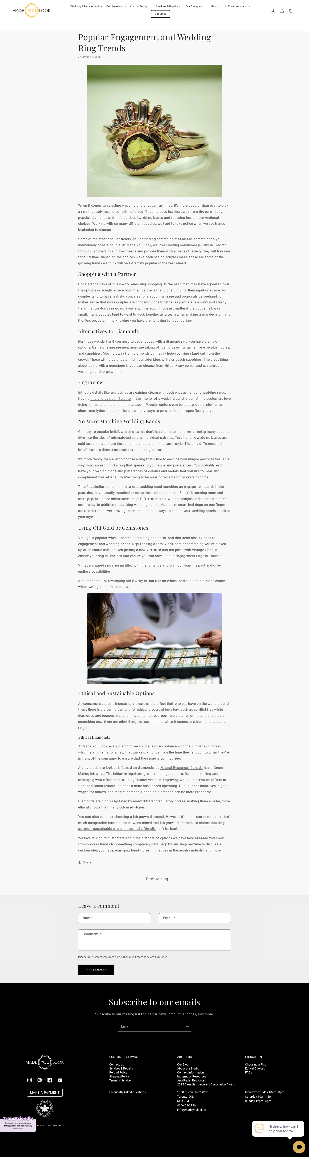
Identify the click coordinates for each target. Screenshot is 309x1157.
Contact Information (190, 1072)
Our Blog (183, 1064)
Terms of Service (120, 1080)
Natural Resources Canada (181, 768)
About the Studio (188, 1068)
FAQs (248, 1072)
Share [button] (87, 862)
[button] (84, 6)
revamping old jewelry (125, 581)
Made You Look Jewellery (49, 1125)
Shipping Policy (119, 1076)
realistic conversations (130, 296)
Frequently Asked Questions (127, 1092)
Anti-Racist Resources (191, 1080)
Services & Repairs (121, 1068)
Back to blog (157, 879)
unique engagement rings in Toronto (192, 556)
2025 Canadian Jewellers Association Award (206, 1084)
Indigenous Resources (191, 1076)
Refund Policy (118, 1072)
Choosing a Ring (255, 1064)
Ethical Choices (255, 1068)
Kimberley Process (206, 746)
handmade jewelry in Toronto (203, 245)
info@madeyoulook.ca (192, 1109)
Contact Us (116, 1064)
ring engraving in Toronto (110, 399)
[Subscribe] (187, 1027)
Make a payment (45, 1092)
